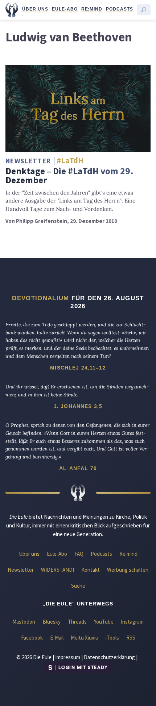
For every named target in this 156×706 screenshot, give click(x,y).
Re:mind (92, 9)
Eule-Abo (65, 9)
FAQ (78, 553)
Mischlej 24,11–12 (78, 368)
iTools (112, 637)
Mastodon (23, 621)
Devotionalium (40, 298)
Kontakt (90, 569)
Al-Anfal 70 (78, 468)
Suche (78, 585)
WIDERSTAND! (57, 569)
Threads (77, 621)
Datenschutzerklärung (109, 657)
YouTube (104, 621)
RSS (130, 637)
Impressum (67, 657)
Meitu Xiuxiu (84, 637)
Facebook (32, 637)
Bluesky (51, 621)
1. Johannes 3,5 (78, 406)
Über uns (35, 9)
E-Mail (56, 637)
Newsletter (21, 569)
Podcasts (119, 9)
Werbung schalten (127, 569)
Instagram (132, 621)
